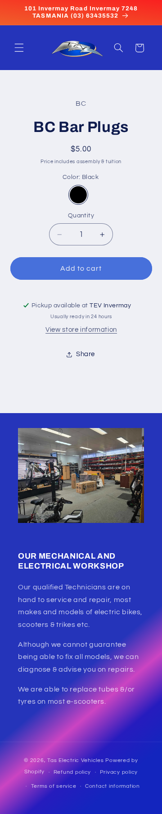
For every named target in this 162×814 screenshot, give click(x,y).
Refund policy (72, 772)
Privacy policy (119, 772)
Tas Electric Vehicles (76, 760)
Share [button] (85, 354)
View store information (81, 329)
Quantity (81, 215)
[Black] (78, 194)
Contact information (112, 786)
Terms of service (53, 786)
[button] (19, 48)
